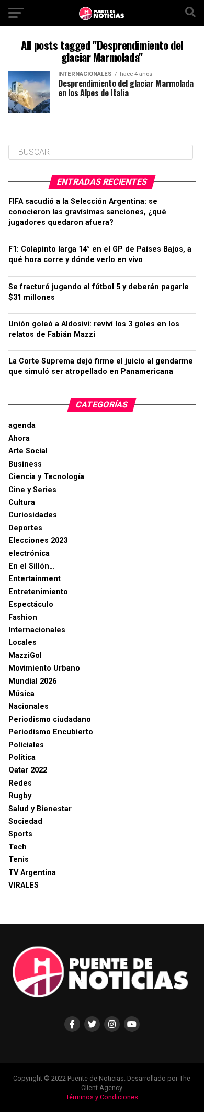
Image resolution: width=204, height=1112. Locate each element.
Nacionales (28, 706)
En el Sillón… (31, 566)
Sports (20, 834)
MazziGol (25, 655)
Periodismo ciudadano (49, 719)
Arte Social (28, 451)
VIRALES (23, 885)
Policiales (26, 745)
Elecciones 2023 (37, 540)
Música (21, 693)
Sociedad (25, 821)
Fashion (22, 617)
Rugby (19, 795)
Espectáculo (30, 604)
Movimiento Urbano (44, 668)
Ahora (19, 438)
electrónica (29, 553)
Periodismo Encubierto (50, 732)
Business (25, 464)
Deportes (25, 528)
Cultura (21, 502)
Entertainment (34, 578)
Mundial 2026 (32, 681)
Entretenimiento (38, 591)
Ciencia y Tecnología (46, 476)
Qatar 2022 (27, 770)
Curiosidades (32, 514)
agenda (22, 425)
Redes (20, 783)
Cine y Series (32, 489)
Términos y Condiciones (102, 1097)
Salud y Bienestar (40, 808)
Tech (17, 847)
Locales (22, 642)
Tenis (18, 859)
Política (22, 757)
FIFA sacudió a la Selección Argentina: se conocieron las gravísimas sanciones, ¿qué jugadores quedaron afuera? (87, 212)
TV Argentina (32, 872)
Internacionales (36, 630)
